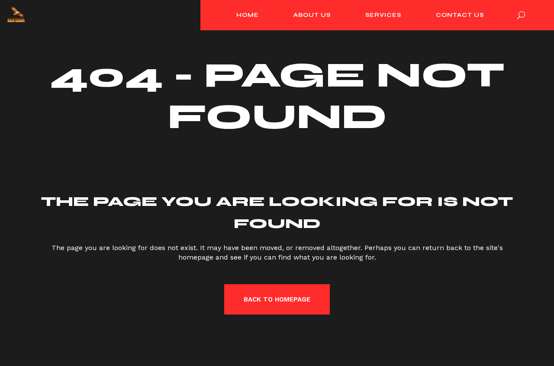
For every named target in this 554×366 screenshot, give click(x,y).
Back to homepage (277, 299)
